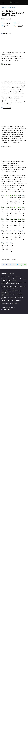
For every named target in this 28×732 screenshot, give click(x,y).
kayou (4, 259)
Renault (14, 259)
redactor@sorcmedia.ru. (14, 300)
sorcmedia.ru (15, 303)
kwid (8, 259)
